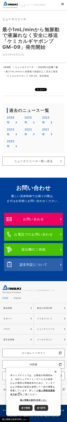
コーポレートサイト (33, 353)
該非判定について (33, 265)
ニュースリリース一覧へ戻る (33, 161)
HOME (7, 67)
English (17, 298)
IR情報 (33, 364)
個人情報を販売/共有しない (14, 419)
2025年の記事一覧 (48, 67)
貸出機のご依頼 (33, 249)
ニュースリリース (24, 67)
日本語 (5, 298)
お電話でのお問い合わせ (33, 234)
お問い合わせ (33, 219)
